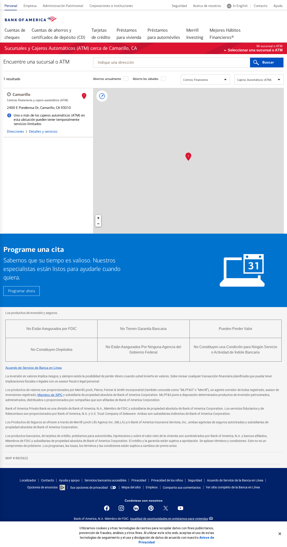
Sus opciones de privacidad (89, 487)
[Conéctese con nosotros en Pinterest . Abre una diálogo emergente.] (151, 508)
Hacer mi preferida (9, 94)
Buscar (268, 62)
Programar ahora (21, 291)
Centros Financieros (195, 79)
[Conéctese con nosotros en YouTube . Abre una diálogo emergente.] (180, 508)
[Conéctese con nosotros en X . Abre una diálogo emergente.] (165, 508)
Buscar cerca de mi (102, 96)
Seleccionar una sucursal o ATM (255, 50)
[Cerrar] (280, 534)
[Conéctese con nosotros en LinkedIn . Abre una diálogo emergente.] (136, 508)
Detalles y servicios (43, 131)
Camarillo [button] (21, 94)
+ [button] (98, 217)
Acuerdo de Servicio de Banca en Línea (33, 367)
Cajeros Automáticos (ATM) (254, 79)
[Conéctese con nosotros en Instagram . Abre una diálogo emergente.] (121, 508)
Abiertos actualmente (107, 79)
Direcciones (15, 131)
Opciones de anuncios (42, 487)
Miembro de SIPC (50, 395)
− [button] (98, 223)
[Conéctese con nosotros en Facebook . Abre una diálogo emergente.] (106, 508)
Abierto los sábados (145, 79)
